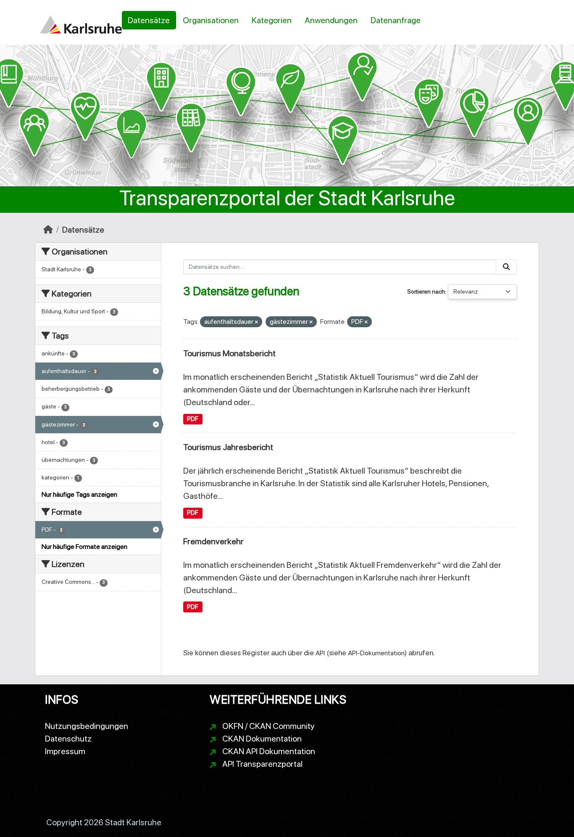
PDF (192, 419)
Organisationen (211, 20)
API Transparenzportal (262, 764)
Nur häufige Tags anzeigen (79, 494)
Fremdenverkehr (213, 541)
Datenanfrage (396, 20)
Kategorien (272, 20)
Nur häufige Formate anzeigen (84, 547)
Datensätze (149, 20)
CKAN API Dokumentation (268, 751)
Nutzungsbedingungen (86, 726)
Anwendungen (331, 20)
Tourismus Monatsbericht (229, 353)
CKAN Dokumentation (262, 739)
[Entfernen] (256, 322)
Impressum (65, 751)
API (320, 653)
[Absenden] (506, 267)
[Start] (48, 230)
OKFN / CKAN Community (268, 726)
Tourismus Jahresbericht (228, 447)
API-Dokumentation (376, 653)
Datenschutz (68, 739)
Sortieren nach (426, 291)
